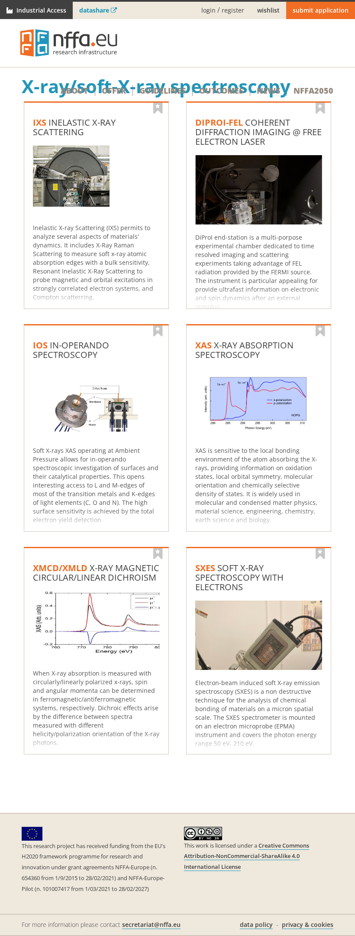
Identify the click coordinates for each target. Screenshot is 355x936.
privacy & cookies (307, 924)
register (233, 10)
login (208, 10)
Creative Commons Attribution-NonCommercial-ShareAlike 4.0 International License (246, 856)
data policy (256, 924)
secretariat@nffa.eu (151, 924)
